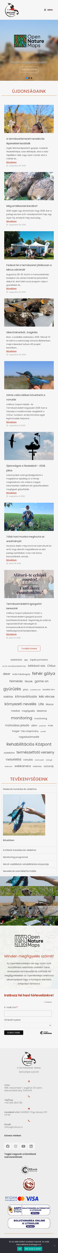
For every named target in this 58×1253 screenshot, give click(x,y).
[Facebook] (7, 1146)
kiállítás (8, 696)
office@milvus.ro (13, 1127)
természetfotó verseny (35, 752)
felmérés (16, 681)
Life (41, 704)
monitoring (21, 718)
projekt (43, 731)
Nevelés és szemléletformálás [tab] (19, 871)
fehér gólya (43, 673)
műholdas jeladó (17, 725)
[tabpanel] (29, 820)
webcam (9, 766)
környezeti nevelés (20, 704)
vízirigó (49, 760)
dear (6, 674)
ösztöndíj (48, 766)
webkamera (22, 766)
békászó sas (36, 666)
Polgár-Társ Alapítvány (25, 731)
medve (15, 711)
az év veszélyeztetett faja (14, 666)
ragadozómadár (29, 737)
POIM (50, 725)
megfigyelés (28, 710)
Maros (49, 704)
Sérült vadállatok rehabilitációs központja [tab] (26, 864)
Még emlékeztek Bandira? (22, 206)
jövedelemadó (35, 690)
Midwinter (42, 710)
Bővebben (11, 162)
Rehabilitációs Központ (29, 744)
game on (42, 681)
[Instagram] (15, 1146)
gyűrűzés (12, 689)
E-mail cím (11, 1007)
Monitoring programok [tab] (15, 857)
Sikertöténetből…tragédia (21, 332)
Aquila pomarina (39, 659)
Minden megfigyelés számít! (29, 956)
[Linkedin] (31, 1146)
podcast (42, 726)
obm (34, 725)
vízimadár (39, 760)
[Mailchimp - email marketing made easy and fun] (46, 1034)
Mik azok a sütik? (33, 1249)
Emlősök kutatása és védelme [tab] (19, 850)
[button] (26, 78)
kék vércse (46, 696)
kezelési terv (49, 689)
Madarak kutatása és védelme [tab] (20, 789)
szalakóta (9, 752)
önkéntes (37, 766)
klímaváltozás (26, 696)
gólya (25, 689)
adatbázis (16, 659)
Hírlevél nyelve (12, 1020)
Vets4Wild (13, 759)
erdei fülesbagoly (21, 674)
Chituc (51, 666)
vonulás (28, 759)
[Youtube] (23, 1146)
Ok (20, 1249)
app (26, 659)
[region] (29, 50)
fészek (29, 681)
